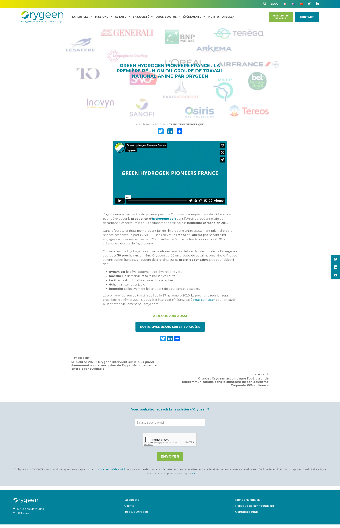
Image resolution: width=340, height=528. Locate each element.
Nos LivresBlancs (281, 17)
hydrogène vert (164, 218)
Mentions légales (247, 499)
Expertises (80, 16)
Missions (101, 16)
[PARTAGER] (179, 132)
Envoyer (170, 456)
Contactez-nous (246, 511)
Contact (307, 17)
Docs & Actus (166, 16)
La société (141, 16)
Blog (274, 3)
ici (193, 473)
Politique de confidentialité (254, 505)
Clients (120, 16)
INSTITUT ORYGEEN (221, 16)
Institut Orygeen (136, 511)
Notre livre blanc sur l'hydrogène (170, 327)
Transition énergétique (186, 124)
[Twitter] (309, 3)
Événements (192, 16)
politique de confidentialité (110, 469)
